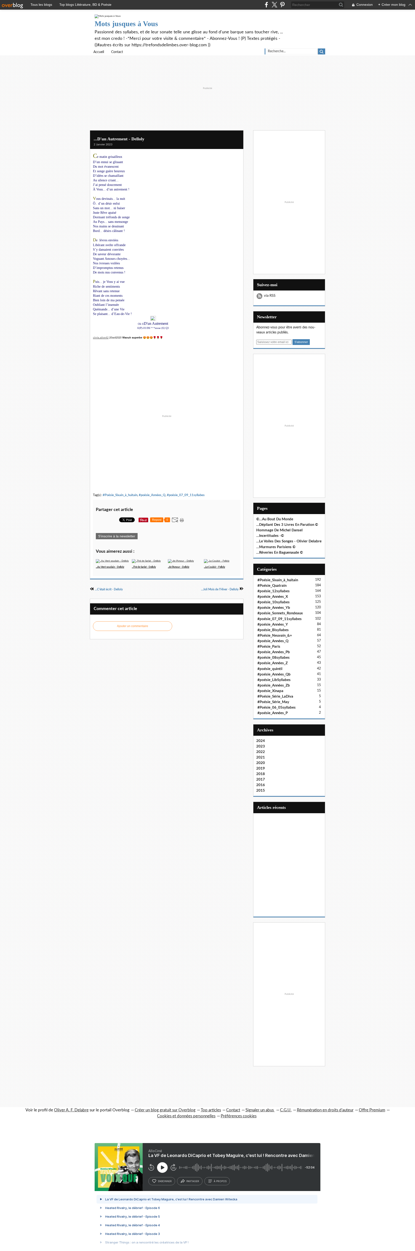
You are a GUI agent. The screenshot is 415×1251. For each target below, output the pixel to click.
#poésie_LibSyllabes (274, 680)
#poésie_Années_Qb (274, 674)
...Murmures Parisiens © (275, 547)
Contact (117, 52)
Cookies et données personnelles (186, 1116)
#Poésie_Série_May (273, 702)
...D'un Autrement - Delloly (119, 138)
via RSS (269, 295)
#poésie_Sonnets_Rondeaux (280, 613)
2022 (260, 752)
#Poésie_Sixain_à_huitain (120, 495)
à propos (220, 1181)
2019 (260, 768)
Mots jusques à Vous (126, 24)
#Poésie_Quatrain (272, 585)
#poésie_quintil (269, 669)
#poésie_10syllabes (273, 602)
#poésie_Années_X (272, 597)
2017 (260, 779)
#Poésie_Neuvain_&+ (274, 635)
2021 (260, 757)
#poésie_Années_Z (272, 663)
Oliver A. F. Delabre (71, 1110)
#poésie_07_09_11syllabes (186, 495)
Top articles (211, 1110)
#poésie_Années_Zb (273, 685)
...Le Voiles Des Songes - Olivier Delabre (289, 541)
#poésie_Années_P (272, 713)
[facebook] (266, 4)
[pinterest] (282, 4)
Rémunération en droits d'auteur (325, 1110)
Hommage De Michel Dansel (279, 530)
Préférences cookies (238, 1116)
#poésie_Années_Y (272, 624)
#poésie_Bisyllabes (273, 630)
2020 (260, 763)
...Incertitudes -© (270, 536)
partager (192, 1181)
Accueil (98, 52)
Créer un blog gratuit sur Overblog (165, 1110)
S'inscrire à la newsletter (116, 536)
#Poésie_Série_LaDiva (275, 696)
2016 (260, 785)
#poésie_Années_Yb (273, 608)
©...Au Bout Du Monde (274, 519)
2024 (260, 741)
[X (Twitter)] (274, 4)
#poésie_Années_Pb (273, 652)
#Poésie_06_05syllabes (276, 707)
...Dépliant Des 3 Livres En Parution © (287, 525)
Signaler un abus (260, 1110)
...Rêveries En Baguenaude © (279, 552)
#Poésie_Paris (268, 646)
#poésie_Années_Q (152, 495)
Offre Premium (372, 1110)
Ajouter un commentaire (132, 626)
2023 (260, 746)
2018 (260, 774)
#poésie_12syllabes (273, 591)
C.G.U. (286, 1110)
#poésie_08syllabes (273, 657)
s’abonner (165, 1181)
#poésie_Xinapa (270, 691)
